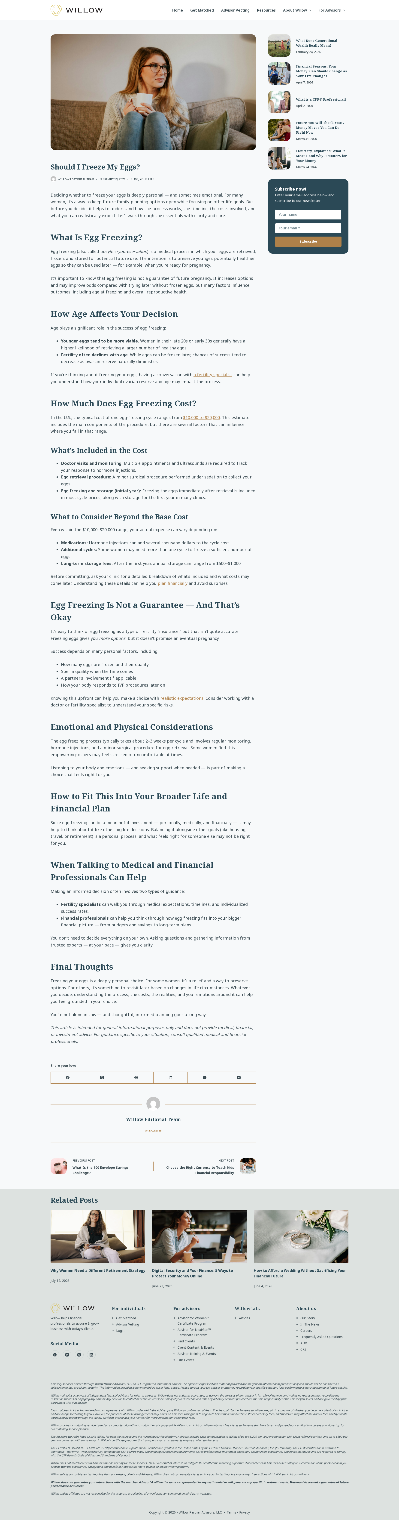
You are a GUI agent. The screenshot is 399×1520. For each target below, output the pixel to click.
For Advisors (330, 10)
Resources (266, 10)
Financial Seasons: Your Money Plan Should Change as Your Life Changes (321, 71)
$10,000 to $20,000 (201, 417)
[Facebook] (68, 1078)
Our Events (186, 1360)
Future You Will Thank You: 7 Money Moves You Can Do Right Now (320, 127)
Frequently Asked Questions (321, 1337)
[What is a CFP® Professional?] (279, 102)
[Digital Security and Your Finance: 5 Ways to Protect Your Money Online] (199, 1236)
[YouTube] (67, 1354)
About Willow (295, 10)
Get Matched (202, 10)
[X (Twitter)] (102, 1078)
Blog (134, 179)
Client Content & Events (196, 1347)
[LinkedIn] (171, 1078)
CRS (303, 1349)
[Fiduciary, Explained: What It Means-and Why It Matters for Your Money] (279, 158)
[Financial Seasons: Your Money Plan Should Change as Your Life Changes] (279, 73)
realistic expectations (181, 698)
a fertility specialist (212, 374)
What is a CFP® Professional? (321, 99)
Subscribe (308, 242)
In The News (310, 1324)
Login (120, 1330)
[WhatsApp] (205, 1078)
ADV (303, 1343)
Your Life (147, 179)
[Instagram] (79, 1354)
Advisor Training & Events (197, 1353)
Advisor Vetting (235, 10)
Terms (231, 1512)
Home (177, 10)
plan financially (172, 583)
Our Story (307, 1318)
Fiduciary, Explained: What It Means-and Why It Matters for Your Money (321, 156)
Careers (306, 1330)
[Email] (239, 1078)
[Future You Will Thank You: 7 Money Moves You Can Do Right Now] (279, 130)
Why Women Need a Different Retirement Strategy (98, 1270)
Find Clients (186, 1341)
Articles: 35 (153, 1130)
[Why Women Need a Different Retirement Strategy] (98, 1236)
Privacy (244, 1512)
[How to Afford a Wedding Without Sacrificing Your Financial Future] (301, 1236)
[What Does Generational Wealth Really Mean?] (279, 45)
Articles (244, 1318)
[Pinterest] (136, 1078)
